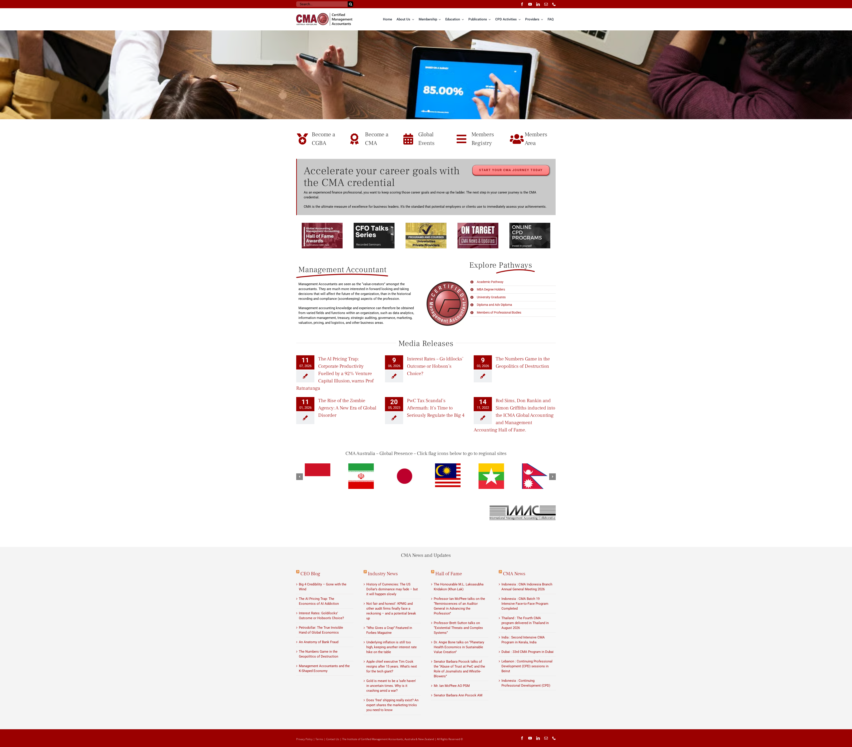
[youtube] (530, 4)
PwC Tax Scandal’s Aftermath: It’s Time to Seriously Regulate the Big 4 (436, 407)
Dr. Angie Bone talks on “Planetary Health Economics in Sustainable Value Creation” (459, 647)
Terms (319, 739)
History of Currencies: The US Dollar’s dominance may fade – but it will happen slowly (392, 589)
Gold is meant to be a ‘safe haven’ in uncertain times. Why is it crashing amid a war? (391, 686)
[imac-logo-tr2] (522, 506)
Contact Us (332, 739)
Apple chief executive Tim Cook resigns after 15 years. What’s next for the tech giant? (391, 666)
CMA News (514, 574)
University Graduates (491, 297)
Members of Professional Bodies (499, 312)
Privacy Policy (304, 739)
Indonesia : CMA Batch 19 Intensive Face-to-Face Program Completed (524, 604)
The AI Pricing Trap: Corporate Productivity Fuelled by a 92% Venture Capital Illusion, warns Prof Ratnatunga (335, 373)
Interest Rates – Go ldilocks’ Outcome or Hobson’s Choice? (435, 366)
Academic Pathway (490, 282)
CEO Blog (310, 574)
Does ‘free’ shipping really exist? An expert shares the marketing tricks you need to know (392, 705)
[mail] (546, 4)
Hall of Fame (448, 574)
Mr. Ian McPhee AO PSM (452, 686)
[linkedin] (538, 4)
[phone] (554, 4)
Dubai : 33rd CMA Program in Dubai (527, 652)
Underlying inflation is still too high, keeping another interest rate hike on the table (391, 647)
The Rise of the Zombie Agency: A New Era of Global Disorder (347, 407)
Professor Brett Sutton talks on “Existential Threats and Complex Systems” (458, 628)
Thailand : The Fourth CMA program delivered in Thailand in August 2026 (525, 623)
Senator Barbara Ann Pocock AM (458, 695)
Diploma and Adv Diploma (494, 304)
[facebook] (522, 4)
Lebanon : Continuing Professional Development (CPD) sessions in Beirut (526, 666)
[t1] (426, 74)
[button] (299, 476)
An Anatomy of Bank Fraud (318, 642)
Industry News (383, 574)
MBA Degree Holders (491, 289)
